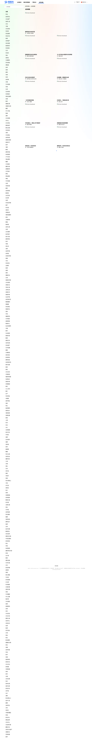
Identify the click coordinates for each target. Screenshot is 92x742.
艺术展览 (8, 318)
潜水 (7, 466)
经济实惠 (8, 529)
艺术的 (7, 577)
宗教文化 (8, 285)
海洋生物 (8, 343)
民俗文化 (8, 688)
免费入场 (8, 21)
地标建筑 (8, 159)
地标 (7, 55)
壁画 (7, 222)
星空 (7, 674)
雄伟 (7, 101)
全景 (7, 229)
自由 (7, 591)
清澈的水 (8, 732)
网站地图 (56, 565)
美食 (7, 38)
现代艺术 (8, 432)
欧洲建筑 (8, 640)
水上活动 (8, 388)
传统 (7, 546)
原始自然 (8, 720)
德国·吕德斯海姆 (30, 56)
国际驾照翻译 (27, 2)
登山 (7, 543)
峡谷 (7, 645)
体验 (7, 671)
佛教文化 (8, 275)
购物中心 (8, 323)
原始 (7, 173)
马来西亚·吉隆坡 (30, 33)
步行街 (7, 485)
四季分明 (8, 683)
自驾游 (7, 253)
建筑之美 (8, 618)
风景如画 (8, 734)
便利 (7, 473)
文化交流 (8, 616)
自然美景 (8, 512)
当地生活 (8, 289)
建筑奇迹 (8, 359)
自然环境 (8, 251)
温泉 (7, 248)
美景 (7, 604)
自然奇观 (8, 137)
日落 (7, 82)
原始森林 (8, 176)
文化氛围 (8, 118)
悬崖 (7, 258)
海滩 (7, 74)
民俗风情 (8, 567)
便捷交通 (8, 103)
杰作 (7, 565)
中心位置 (8, 596)
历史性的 (8, 130)
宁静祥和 (8, 219)
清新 (7, 695)
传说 (7, 652)
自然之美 (8, 227)
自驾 (7, 608)
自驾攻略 (41, 2)
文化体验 (8, 28)
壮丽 (7, 183)
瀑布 (7, 115)
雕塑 (7, 161)
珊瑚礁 (7, 304)
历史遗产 (8, 345)
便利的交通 (8, 536)
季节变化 (8, 630)
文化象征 (8, 135)
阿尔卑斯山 (8, 480)
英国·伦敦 (60, 56)
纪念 (7, 422)
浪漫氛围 (8, 495)
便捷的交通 (8, 642)
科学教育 (8, 584)
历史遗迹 (8, 62)
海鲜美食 (8, 413)
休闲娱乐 (8, 94)
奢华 (7, 330)
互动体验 (8, 91)
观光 (7, 507)
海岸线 (7, 444)
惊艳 (7, 492)
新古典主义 (8, 698)
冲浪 (7, 483)
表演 (7, 715)
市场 (7, 314)
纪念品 (7, 207)
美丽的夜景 (8, 140)
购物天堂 (8, 335)
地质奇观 (8, 519)
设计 (7, 693)
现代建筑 (8, 514)
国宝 (7, 417)
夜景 (7, 69)
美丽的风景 (8, 280)
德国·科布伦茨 (61, 124)
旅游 (7, 268)
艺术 (7, 50)
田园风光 (8, 309)
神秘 (7, 178)
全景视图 (8, 430)
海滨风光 (8, 705)
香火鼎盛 (8, 575)
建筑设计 (8, 521)
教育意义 (8, 531)
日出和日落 (8, 724)
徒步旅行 (8, 234)
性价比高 (8, 454)
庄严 (7, 393)
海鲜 (7, 147)
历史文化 (8, 36)
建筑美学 (8, 125)
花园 (7, 243)
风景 (7, 86)
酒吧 (7, 437)
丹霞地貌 (8, 669)
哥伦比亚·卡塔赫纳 (62, 78)
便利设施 (8, 560)
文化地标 (8, 123)
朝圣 (7, 558)
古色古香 (8, 678)
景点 (7, 241)
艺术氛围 (8, 84)
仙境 (7, 625)
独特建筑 (8, 408)
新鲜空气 (8, 142)
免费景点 (8, 379)
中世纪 (7, 434)
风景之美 (8, 287)
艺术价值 (8, 562)
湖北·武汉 (60, 101)
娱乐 (7, 386)
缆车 (7, 217)
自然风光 (8, 16)
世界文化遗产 (9, 729)
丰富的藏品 (8, 712)
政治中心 (8, 717)
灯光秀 (7, 582)
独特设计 (8, 410)
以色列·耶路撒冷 (30, 147)
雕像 (7, 451)
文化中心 (8, 722)
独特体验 (8, 659)
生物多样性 (8, 256)
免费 (7, 200)
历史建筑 (8, 33)
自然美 (7, 79)
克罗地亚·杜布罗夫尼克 (31, 78)
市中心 (7, 120)
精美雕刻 (8, 301)
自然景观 (8, 190)
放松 (7, 369)
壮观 (7, 89)
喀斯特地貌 (8, 376)
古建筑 (7, 265)
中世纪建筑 (8, 538)
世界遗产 (8, 40)
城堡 (7, 442)
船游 (7, 628)
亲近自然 (8, 533)
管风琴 (7, 599)
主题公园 (8, 504)
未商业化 (8, 623)
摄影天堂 (8, 166)
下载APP (78, 2)
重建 (7, 517)
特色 (7, 635)
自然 (7, 67)
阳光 (7, 637)
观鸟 (7, 611)
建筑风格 (8, 152)
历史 (7, 14)
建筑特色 (8, 239)
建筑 (7, 72)
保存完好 (8, 355)
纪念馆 (7, 502)
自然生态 (8, 456)
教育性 (7, 193)
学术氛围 (8, 181)
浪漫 (7, 98)
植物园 (7, 449)
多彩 (7, 707)
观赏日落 (8, 589)
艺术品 (7, 509)
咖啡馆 (7, 224)
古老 (7, 526)
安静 (7, 647)
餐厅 (7, 205)
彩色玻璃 (8, 579)
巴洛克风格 (8, 202)
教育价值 (8, 500)
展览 (7, 367)
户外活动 (8, 156)
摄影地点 (8, 459)
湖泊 (7, 311)
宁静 (7, 26)
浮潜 (7, 328)
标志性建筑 (8, 326)
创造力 (7, 710)
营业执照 (52, 568)
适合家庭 (8, 43)
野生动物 (8, 127)
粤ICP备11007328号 (59, 568)
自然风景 (8, 649)
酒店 (7, 403)
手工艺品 (8, 111)
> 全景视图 (32, 6)
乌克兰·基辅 (29, 101)
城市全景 (8, 686)
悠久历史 (8, 236)
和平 (7, 654)
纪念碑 (7, 198)
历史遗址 (8, 306)
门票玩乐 (34, 2)
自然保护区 (8, 299)
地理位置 (8, 415)
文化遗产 (8, 19)
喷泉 (7, 478)
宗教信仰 (8, 212)
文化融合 (8, 164)
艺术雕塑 (8, 594)
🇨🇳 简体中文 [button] (83, 2)
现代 (7, 681)
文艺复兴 (8, 171)
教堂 (7, 338)
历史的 (7, 53)
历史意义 (8, 263)
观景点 (7, 210)
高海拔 (7, 666)
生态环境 (8, 297)
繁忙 (7, 391)
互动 (7, 468)
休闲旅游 (8, 548)
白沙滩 (7, 555)
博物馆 (7, 65)
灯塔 (7, 633)
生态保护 (8, 439)
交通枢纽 (8, 352)
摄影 (7, 108)
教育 (7, 149)
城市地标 (8, 401)
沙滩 (7, 461)
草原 (7, 572)
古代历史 (8, 195)
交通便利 (8, 60)
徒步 (7, 144)
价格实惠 (8, 587)
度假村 (7, 570)
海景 (7, 132)
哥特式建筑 (8, 96)
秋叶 (7, 490)
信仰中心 (8, 620)
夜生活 (7, 246)
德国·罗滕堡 (29, 124)
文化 (7, 24)
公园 (7, 420)
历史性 (7, 31)
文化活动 (8, 372)
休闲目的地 (8, 362)
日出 (7, 260)
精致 (7, 350)
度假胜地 (8, 606)
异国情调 (8, 384)
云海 (7, 277)
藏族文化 (8, 727)
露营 (7, 703)
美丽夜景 (8, 321)
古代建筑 (8, 231)
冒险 (7, 272)
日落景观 (8, 374)
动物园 (7, 398)
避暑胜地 (8, 169)
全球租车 (19, 2)
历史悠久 (8, 48)
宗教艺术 (8, 292)
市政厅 (7, 475)
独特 (7, 524)
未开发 (7, 691)
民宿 (7, 553)
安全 (7, 425)
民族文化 (8, 662)
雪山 (7, 405)
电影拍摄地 (8, 214)
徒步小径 (8, 700)
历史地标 (8, 396)
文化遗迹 (8, 601)
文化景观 (8, 282)
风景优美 (8, 185)
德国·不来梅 (61, 147)
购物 (7, 113)
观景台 (7, 57)
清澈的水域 (8, 106)
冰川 (7, 427)
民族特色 (8, 357)
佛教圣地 (8, 316)
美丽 (7, 270)
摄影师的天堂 (9, 550)
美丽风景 (8, 294)
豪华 (7, 736)
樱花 (7, 188)
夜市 (7, 446)
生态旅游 (8, 333)
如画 (7, 657)
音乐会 (7, 471)
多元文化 (8, 664)
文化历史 (8, 613)
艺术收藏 (8, 347)
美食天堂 (8, 381)
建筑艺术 (8, 340)
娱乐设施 (8, 364)
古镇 (7, 676)
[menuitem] (76, 1)
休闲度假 (8, 154)
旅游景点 (8, 45)
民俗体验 (8, 541)
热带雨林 (8, 497)
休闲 (7, 77)
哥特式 (7, 488)
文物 (7, 463)
